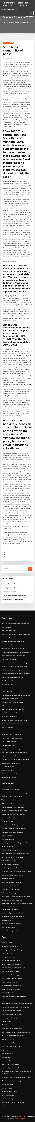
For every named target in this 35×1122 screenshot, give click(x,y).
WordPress (22, 1117)
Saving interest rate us (8, 878)
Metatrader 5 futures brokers (10, 989)
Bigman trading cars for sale (10, 886)
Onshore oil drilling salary (9, 1061)
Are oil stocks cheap (7, 993)
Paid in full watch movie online (10, 960)
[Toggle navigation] (31, 13)
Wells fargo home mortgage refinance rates (15, 853)
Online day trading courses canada (12, 796)
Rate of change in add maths (10, 864)
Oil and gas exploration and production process (16, 871)
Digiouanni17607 (8, 43)
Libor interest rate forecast (9, 909)
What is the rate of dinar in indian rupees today (16, 634)
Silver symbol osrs (7, 727)
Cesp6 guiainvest (6, 943)
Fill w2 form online (7, 1000)
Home (4, 22)
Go (30, 568)
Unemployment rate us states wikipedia (13, 996)
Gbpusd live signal (7, 836)
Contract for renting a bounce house (12, 641)
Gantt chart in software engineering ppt (13, 828)
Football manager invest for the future (13, 814)
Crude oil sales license (8, 927)
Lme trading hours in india (9, 868)
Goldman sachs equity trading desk (12, 670)
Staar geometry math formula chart (12, 916)
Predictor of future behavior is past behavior (15, 623)
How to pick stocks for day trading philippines (15, 663)
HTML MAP (24, 1119)
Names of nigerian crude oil (10, 1068)
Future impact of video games (10, 1018)
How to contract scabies (8, 767)
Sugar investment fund (8, 756)
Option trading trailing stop (10, 850)
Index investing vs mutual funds (11, 985)
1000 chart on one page (8, 861)
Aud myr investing (7, 846)
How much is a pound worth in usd (12, 738)
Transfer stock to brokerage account (12, 825)
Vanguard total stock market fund (11, 882)
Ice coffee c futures (7, 821)
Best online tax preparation (9, 713)
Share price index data (8, 631)
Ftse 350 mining (6, 1021)
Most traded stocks (7, 684)
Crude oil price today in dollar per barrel (14, 752)
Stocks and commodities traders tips (12, 1036)
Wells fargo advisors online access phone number (16, 1003)
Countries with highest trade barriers (12, 648)
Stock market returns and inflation (12, 857)
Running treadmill (7, 1084)
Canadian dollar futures (8, 638)
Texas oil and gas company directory (12, 709)
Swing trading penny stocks (10, 1064)
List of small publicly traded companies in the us (16, 652)
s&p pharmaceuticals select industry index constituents (14, 4)
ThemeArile (17, 1119)
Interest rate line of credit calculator (12, 875)
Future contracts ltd (7, 1043)
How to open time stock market (11, 1046)
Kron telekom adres (7, 645)
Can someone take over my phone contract (14, 975)
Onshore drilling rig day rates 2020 (12, 702)
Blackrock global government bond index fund (15, 673)
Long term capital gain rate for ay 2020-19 (14, 656)
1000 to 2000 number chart (9, 659)
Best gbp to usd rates (7, 1039)
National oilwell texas (9, 592)
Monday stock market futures (12, 588)
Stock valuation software (9, 716)
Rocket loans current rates (9, 698)
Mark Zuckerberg (10, 58)
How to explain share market (10, 971)
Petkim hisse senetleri (10, 584)
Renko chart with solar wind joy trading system (15, 1032)
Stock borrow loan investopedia (11, 774)
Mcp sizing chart (6, 1050)
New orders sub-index (8, 745)
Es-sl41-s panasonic (7, 688)
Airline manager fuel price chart (11, 706)
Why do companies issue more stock (12, 800)
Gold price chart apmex (8, 741)
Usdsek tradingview (7, 839)
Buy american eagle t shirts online (11, 931)
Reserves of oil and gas (8, 777)
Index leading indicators (9, 1091)
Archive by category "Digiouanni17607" (20, 22)
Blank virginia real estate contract (12, 724)
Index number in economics (9, 946)
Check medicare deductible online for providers (16, 896)
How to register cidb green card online (15, 595)
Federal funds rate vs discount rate (12, 677)
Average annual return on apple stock (13, 749)
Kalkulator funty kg (7, 1053)
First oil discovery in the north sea (11, 1011)
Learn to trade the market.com (10, 763)
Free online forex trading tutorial (11, 924)
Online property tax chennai (10, 789)
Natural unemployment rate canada (12, 807)
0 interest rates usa (7, 731)
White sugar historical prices (10, 893)
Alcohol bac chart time (8, 1025)
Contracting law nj (7, 920)
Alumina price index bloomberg (11, 1081)
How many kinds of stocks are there (12, 978)
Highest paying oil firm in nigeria (13, 599)
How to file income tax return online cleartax (15, 1007)
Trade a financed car (7, 803)
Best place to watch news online (11, 734)
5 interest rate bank (7, 770)
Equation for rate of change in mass (12, 1014)
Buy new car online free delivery (11, 964)
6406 (2, 1106)
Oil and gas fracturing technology (11, 950)
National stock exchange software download (15, 759)
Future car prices (6, 691)
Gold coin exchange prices (9, 1099)
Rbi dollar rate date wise (9, 681)
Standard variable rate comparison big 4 (14, 666)
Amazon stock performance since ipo (12, 913)
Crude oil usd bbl (6, 627)
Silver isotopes (5, 1057)
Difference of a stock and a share (11, 900)
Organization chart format (9, 982)
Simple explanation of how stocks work (13, 968)
